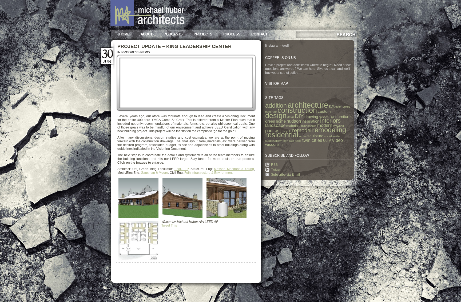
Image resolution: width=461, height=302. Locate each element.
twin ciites (295, 140)
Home (124, 34)
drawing (311, 117)
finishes (324, 117)
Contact (259, 34)
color (338, 106)
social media (332, 136)
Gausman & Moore (154, 173)
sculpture (315, 136)
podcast (273, 130)
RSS (274, 165)
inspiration (310, 121)
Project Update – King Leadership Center (174, 46)
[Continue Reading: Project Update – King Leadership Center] (186, 110)
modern (324, 125)
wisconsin (274, 144)
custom (324, 111)
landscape (275, 125)
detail (290, 117)
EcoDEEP (181, 169)
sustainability (273, 140)
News (145, 52)
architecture (308, 104)
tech (285, 140)
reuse (303, 136)
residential (281, 135)
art (332, 106)
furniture (343, 117)
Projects (203, 34)
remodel (301, 130)
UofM (327, 141)
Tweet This (169, 225)
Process (231, 34)
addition (276, 105)
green (270, 121)
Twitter (275, 169)
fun (332, 116)
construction (297, 110)
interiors (330, 120)
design (276, 116)
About (147, 34)
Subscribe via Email (285, 174)
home (281, 121)
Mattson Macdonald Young (234, 169)
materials (293, 126)
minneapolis (308, 125)
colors (347, 106)
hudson (294, 121)
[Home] (147, 25)
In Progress (128, 52)
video (337, 140)
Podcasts (173, 34)
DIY (299, 116)
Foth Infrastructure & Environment (208, 173)
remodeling (329, 130)
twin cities (312, 140)
